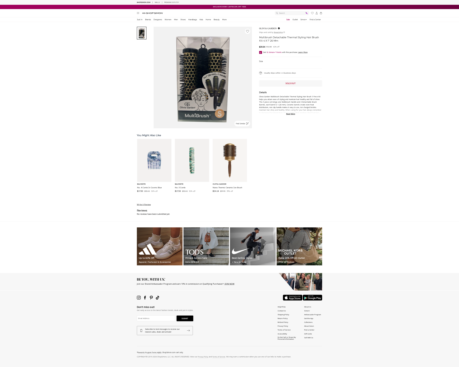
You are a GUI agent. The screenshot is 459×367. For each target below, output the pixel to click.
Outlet (295, 20)
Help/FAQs (282, 307)
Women (168, 20)
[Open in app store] (293, 299)
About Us (307, 307)
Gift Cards (308, 334)
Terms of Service (284, 330)
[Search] (292, 13)
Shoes (183, 20)
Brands (148, 20)
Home (208, 20)
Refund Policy (283, 322)
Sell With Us (308, 338)
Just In (139, 20)
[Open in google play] (312, 299)
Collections (308, 322)
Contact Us (282, 311)
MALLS (157, 2)
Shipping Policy (283, 314)
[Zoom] (203, 76)
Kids (201, 20)
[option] (154, 166)
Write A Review (144, 204)
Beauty (217, 20)
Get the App (308, 318)
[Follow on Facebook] (145, 298)
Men (176, 20)
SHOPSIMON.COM (143, 2)
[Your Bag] (321, 13)
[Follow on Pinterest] (151, 298)
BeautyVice (278, 32)
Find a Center (315, 20)
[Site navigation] (138, 13)
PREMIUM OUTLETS (171, 2)
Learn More (302, 52)
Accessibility (282, 334)
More (224, 20)
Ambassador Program (312, 314)
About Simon (309, 326)
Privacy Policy (283, 326)
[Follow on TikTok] (157, 298)
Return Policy (283, 318)
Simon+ (304, 20)
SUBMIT (185, 318)
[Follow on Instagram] (139, 298)
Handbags (192, 20)
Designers (157, 20)
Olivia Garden (268, 28)
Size (261, 61)
